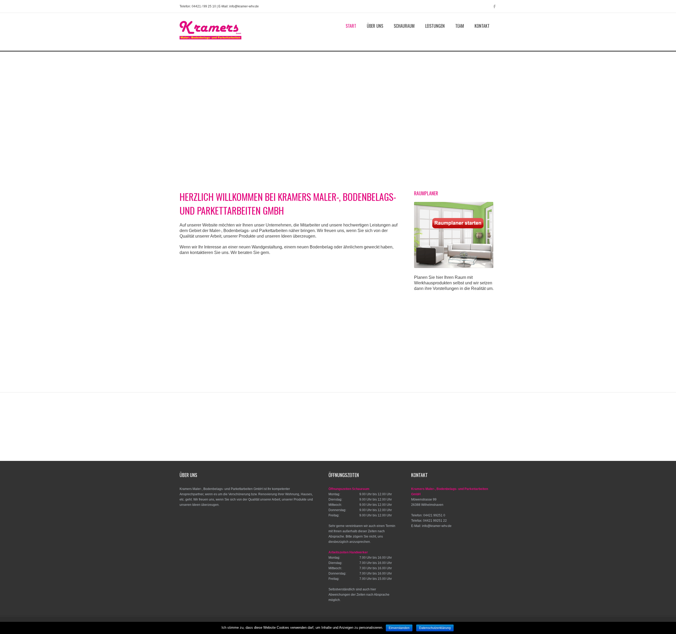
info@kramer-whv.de (437, 526)
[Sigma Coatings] (388, 437)
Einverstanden (399, 628)
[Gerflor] (392, 416)
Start (351, 26)
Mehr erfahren (213, 349)
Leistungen (435, 26)
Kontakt (482, 26)
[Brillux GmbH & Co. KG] (338, 416)
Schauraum (404, 26)
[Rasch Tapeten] (327, 437)
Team (459, 26)
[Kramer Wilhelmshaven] (210, 41)
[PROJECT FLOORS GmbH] (206, 437)
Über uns (375, 26)
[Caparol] (453, 416)
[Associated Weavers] (223, 416)
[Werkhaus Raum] (449, 437)
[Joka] (489, 437)
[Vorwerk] (266, 437)
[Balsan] (284, 416)
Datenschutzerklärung (435, 628)
